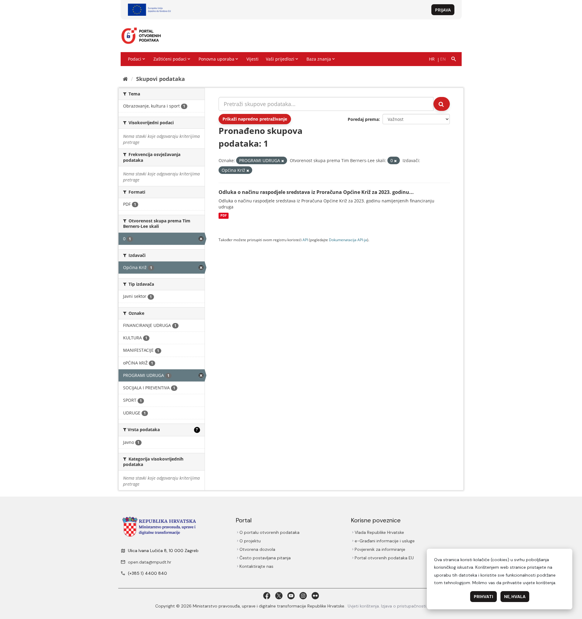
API (305, 239)
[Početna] (125, 78)
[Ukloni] (282, 160)
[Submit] (441, 104)
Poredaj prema (363, 119)
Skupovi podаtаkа (160, 78)
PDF (223, 216)
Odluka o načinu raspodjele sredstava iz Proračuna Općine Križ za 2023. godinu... (316, 192)
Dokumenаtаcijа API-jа (348, 239)
